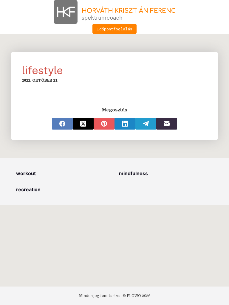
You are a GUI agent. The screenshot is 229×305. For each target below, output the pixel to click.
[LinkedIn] (124, 124)
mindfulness (133, 173)
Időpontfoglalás (114, 29)
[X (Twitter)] (83, 124)
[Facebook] (62, 124)
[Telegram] (145, 124)
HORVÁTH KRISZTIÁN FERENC (129, 10)
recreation (28, 189)
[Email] (166, 124)
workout (26, 173)
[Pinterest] (104, 124)
